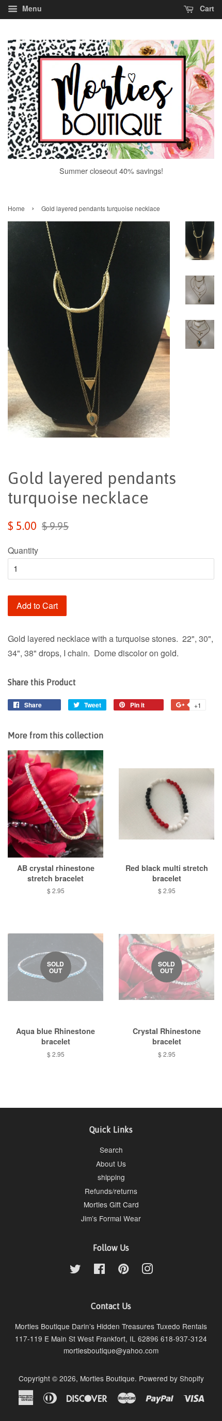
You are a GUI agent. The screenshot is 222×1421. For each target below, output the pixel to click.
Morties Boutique (107, 1378)
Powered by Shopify (171, 1378)
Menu (31, 8)
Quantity (23, 550)
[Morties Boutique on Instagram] (147, 1270)
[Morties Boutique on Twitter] (75, 1270)
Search (111, 1149)
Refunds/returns (111, 1191)
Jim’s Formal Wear (111, 1218)
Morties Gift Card (111, 1204)
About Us (111, 1163)
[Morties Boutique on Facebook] (99, 1270)
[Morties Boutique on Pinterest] (123, 1270)
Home (16, 208)
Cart (206, 8)
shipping (111, 1177)
